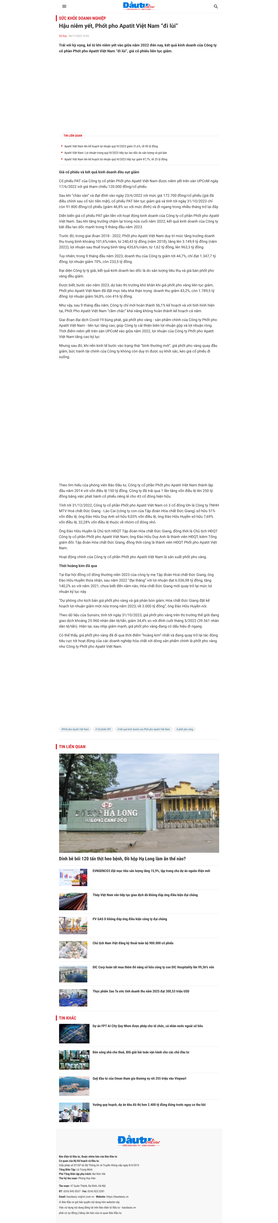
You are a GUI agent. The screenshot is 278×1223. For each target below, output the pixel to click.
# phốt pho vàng (185, 729)
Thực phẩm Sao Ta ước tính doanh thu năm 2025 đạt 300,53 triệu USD (141, 991)
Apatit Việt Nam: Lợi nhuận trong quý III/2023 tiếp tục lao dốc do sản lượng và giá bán (116, 153)
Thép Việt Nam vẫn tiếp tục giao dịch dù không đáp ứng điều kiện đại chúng (145, 895)
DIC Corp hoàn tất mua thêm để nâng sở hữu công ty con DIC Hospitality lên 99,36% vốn (153, 967)
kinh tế (101, 346)
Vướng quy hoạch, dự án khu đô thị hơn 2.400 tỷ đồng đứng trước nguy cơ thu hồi (149, 1105)
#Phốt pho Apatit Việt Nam (75, 729)
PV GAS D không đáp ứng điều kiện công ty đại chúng (130, 919)
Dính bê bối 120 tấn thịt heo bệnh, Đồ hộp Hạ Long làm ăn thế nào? (122, 859)
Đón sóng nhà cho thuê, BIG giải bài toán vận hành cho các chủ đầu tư (141, 1052)
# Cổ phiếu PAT (103, 729)
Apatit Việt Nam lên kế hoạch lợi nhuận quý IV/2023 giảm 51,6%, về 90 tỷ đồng (111, 146)
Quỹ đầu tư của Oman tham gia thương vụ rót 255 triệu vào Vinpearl (139, 1078)
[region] (139, 93)
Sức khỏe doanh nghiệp (82, 18)
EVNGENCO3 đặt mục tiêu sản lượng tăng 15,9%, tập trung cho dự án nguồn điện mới (151, 871)
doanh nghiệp (120, 641)
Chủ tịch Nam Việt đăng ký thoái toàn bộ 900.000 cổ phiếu (133, 943)
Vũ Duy (63, 36)
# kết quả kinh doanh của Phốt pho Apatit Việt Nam (143, 729)
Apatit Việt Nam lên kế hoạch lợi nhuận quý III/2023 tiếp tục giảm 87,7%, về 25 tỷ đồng (116, 159)
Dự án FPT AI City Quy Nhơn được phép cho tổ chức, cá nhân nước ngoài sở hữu (148, 1026)
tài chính (92, 351)
